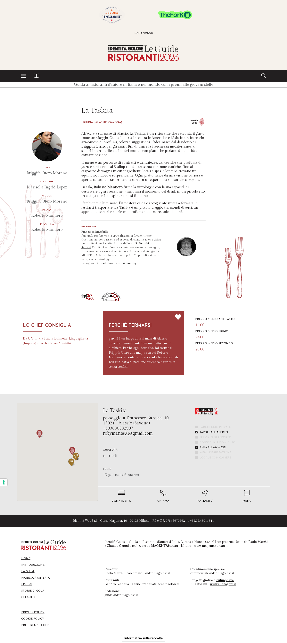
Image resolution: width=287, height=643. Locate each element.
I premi (26, 584)
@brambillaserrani (107, 263)
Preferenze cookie (36, 625)
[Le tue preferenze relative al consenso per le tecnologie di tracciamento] (3, 482)
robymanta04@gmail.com (128, 433)
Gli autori (29, 597)
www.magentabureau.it (210, 546)
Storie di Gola (32, 590)
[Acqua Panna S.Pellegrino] (112, 15)
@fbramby (129, 263)
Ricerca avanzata (35, 577)
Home (25, 558)
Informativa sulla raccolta (143, 638)
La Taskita (138, 133)
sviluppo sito (225, 580)
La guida (28, 571)
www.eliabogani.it (223, 584)
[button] (23, 76)
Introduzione (33, 565)
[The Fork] (175, 15)
